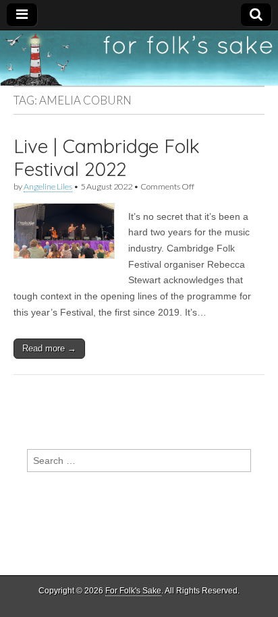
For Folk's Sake (133, 590)
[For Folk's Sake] (139, 58)
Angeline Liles (48, 186)
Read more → (49, 348)
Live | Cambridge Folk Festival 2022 (106, 157)
